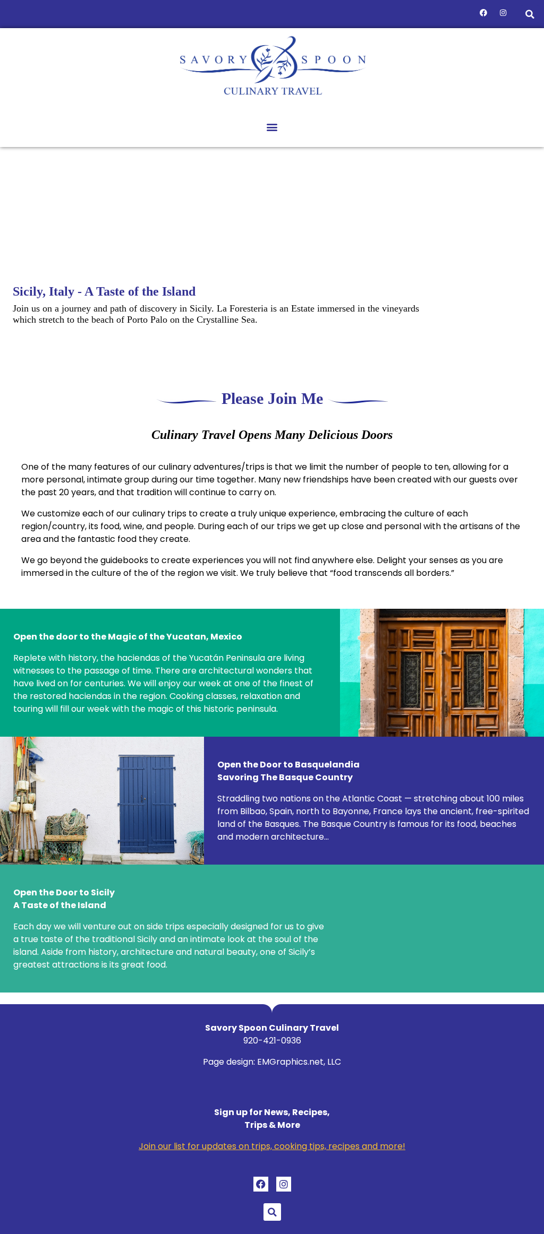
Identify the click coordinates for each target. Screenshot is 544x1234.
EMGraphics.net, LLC (299, 1062)
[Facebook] (483, 12)
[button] (530, 14)
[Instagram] (503, 12)
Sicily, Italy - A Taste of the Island (104, 291)
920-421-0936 (272, 1040)
